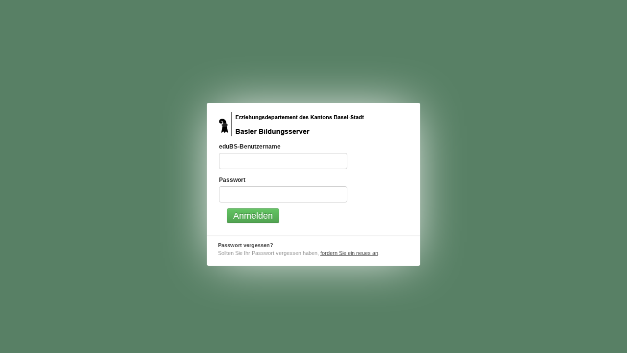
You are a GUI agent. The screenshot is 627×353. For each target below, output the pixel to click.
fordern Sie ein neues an (349, 253)
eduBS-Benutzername (250, 146)
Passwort (232, 179)
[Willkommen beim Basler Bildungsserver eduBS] (291, 124)
